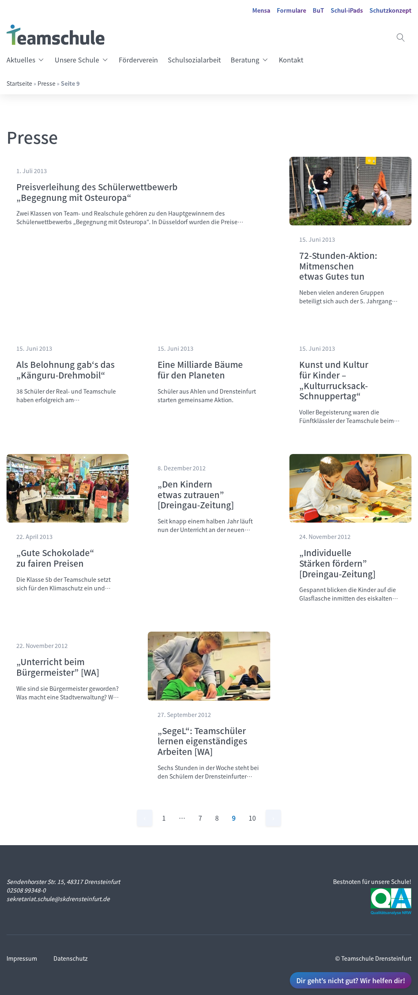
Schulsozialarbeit (194, 60)
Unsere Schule (77, 60)
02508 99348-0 (26, 890)
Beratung (245, 60)
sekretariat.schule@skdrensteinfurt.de (58, 899)
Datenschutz (70, 958)
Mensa (261, 10)
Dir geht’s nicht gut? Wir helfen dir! (350, 980)
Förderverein (138, 60)
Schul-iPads (347, 10)
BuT (318, 10)
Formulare (291, 10)
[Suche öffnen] (400, 37)
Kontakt (291, 60)
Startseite (19, 83)
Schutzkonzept (390, 10)
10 (252, 818)
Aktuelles (21, 60)
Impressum (22, 958)
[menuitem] (28, 59)
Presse (47, 83)
